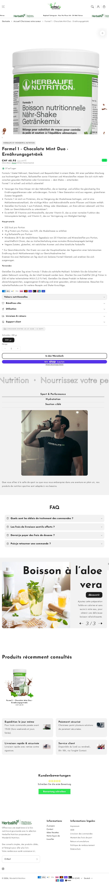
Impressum (74, 826)
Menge (4, 344)
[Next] (99, 623)
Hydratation (53, 399)
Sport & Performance (53, 394)
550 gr (8, 339)
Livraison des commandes (81, 833)
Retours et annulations (79, 841)
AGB (72, 829)
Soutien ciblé (53, 404)
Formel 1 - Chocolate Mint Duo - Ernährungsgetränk (67, 21)
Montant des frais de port (81, 837)
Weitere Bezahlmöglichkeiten (55, 364)
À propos (51, 825)
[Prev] (82, 623)
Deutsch (87, 878)
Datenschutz (75, 849)
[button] (3, 7)
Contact (50, 829)
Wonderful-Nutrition (17, 878)
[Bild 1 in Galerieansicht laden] (2, 137)
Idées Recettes (53, 832)
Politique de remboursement (82, 845)
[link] (78, 16)
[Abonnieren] (37, 859)
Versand (14, 163)
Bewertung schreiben (54, 791)
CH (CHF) (76, 878)
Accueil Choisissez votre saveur (27, 21)
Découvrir (94, 581)
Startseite (6, 21)
